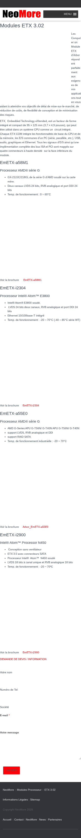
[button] (40, 659)
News (42, 819)
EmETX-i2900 (31, 652)
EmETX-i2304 (31, 405)
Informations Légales (15, 799)
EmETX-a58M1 (32, 279)
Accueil (7, 819)
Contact (19, 819)
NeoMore (31, 819)
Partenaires (55, 819)
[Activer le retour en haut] (73, 830)
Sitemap (35, 799)
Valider (11, 770)
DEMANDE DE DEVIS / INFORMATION (23, 659)
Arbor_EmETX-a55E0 (35, 526)
